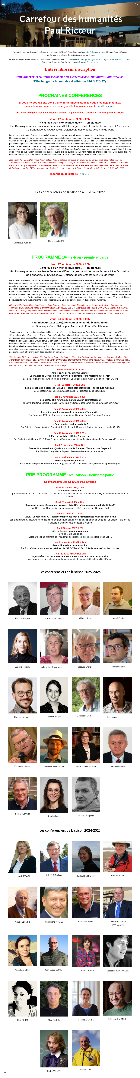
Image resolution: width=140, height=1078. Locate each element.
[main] (70, 23)
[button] (3, 4)
